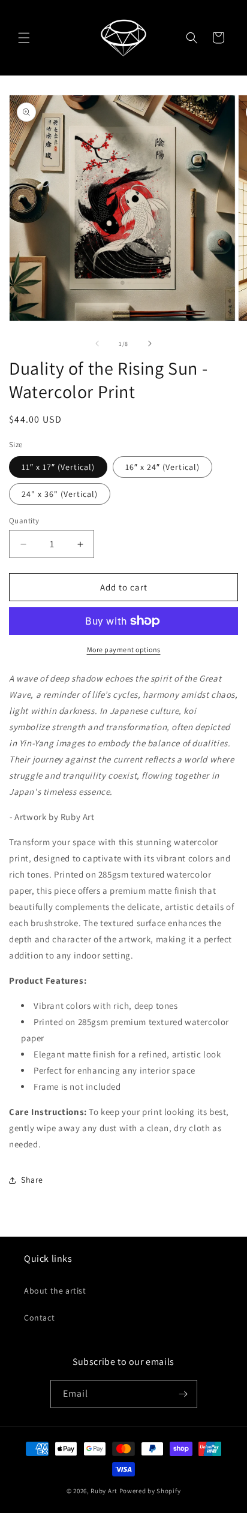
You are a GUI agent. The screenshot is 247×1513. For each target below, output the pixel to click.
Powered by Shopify (150, 1491)
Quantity (24, 521)
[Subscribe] (183, 1394)
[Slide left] (97, 343)
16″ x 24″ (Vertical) (162, 467)
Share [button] (32, 1179)
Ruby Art (104, 1491)
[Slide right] (150, 343)
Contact (39, 1317)
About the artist (55, 1290)
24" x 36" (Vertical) (60, 494)
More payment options (124, 649)
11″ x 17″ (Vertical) (58, 467)
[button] (24, 38)
